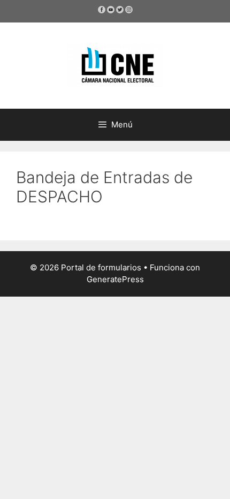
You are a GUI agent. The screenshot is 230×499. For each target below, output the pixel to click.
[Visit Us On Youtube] (110, 11)
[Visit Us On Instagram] (128, 11)
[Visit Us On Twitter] (119, 11)
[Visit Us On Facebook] (101, 11)
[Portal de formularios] (115, 64)
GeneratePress (115, 279)
